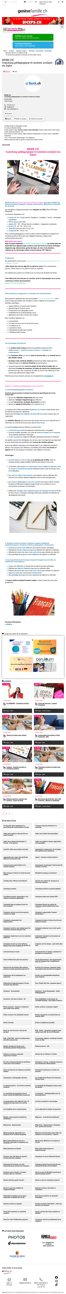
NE (8, 2)
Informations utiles (56, 1292)
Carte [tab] (15, 71)
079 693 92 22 (11, 105)
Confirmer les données (36, 119)
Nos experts (45, 1292)
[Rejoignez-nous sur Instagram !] (56, 1281)
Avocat (46, 2)
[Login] (62, 1)
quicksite (11, 1292)
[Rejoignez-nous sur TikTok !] (56, 1284)
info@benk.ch (10, 107)
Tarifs (50, 1292)
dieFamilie (14, 2)
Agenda (9, 119)
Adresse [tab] (7, 71)
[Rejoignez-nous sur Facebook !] (56, 1277)
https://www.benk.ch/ (12, 109)
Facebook (9, 113)
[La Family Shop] (14, 29)
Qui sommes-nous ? (34, 1292)
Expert (41, 2)
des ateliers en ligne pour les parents (35, 243)
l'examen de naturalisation (46, 298)
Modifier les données (20, 119)
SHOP (4, 5)
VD (3, 2)
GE (5, 2)
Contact (40, 1292)
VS (10, 2)
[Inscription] (58, 1)
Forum (62, 1292)
